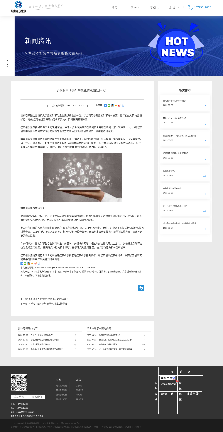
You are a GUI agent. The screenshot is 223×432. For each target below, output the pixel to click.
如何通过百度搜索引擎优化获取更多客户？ (49, 299)
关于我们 (79, 386)
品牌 (78, 380)
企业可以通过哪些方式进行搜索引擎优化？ (49, 303)
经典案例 (79, 399)
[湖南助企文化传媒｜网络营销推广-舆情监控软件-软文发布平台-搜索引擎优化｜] (18, 7)
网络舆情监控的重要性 (102, 345)
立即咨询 (19, 396)
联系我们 (37, 396)
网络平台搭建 (61, 399)
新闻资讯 (79, 390)
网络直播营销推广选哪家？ (35, 345)
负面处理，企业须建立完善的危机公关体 (109, 340)
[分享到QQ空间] (116, 105)
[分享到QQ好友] (112, 105)
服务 (58, 380)
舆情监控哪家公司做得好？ (104, 335)
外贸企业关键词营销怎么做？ (36, 335)
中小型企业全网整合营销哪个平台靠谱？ (40, 349)
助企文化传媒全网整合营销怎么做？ (39, 340)
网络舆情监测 (61, 390)
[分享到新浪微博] (119, 105)
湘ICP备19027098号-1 (70, 423)
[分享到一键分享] (123, 105)
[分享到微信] (109, 105)
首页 (115, 7)
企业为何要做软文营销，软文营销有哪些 (109, 349)
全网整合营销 (61, 395)
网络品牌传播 (61, 386)
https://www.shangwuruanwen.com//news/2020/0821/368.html (65, 267)
